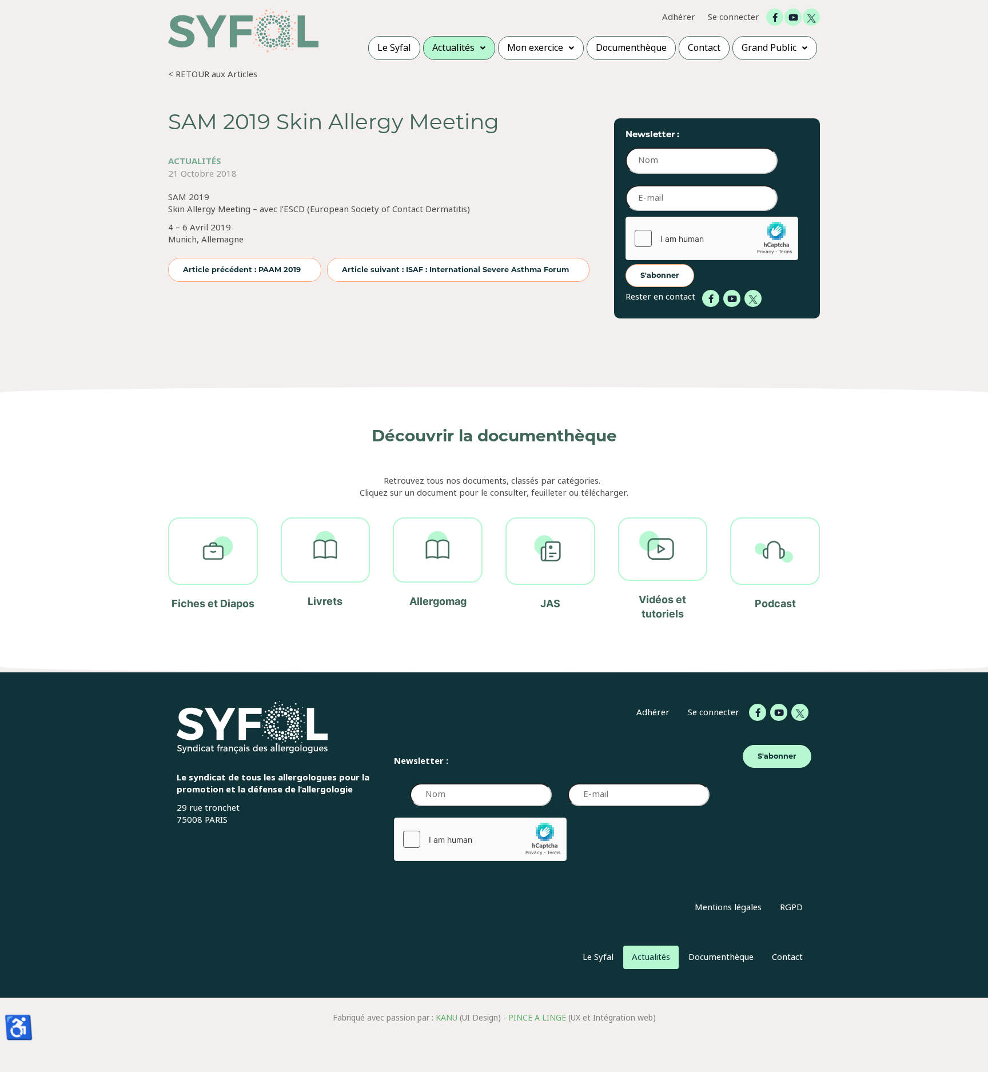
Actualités (194, 161)
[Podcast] (775, 569)
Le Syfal (598, 957)
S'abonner (659, 275)
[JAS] (550, 569)
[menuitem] (394, 48)
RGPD (791, 907)
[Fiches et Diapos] (213, 569)
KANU (446, 1017)
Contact (787, 957)
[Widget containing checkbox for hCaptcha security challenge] (712, 238)
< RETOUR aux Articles (212, 74)
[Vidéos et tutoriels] (663, 569)
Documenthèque (721, 957)
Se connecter (733, 17)
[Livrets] (325, 569)
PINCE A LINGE (537, 1017)
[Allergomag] (438, 569)
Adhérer (678, 17)
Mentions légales (728, 907)
